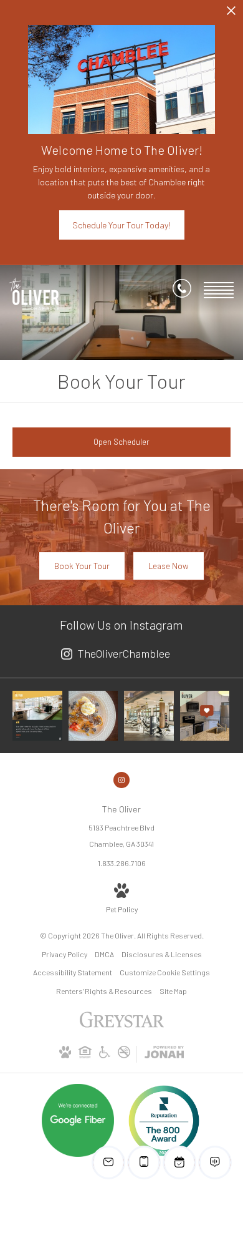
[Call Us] (182, 290)
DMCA (104, 954)
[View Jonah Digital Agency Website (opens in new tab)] (164, 1054)
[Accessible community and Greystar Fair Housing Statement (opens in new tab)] (104, 1055)
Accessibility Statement (72, 972)
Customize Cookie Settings (165, 972)
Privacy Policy (64, 954)
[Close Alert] (231, 14)
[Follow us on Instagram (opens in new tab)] (121, 780)
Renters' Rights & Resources (104, 991)
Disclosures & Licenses (162, 954)
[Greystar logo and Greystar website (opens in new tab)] (122, 1025)
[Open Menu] (219, 290)
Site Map (173, 991)
